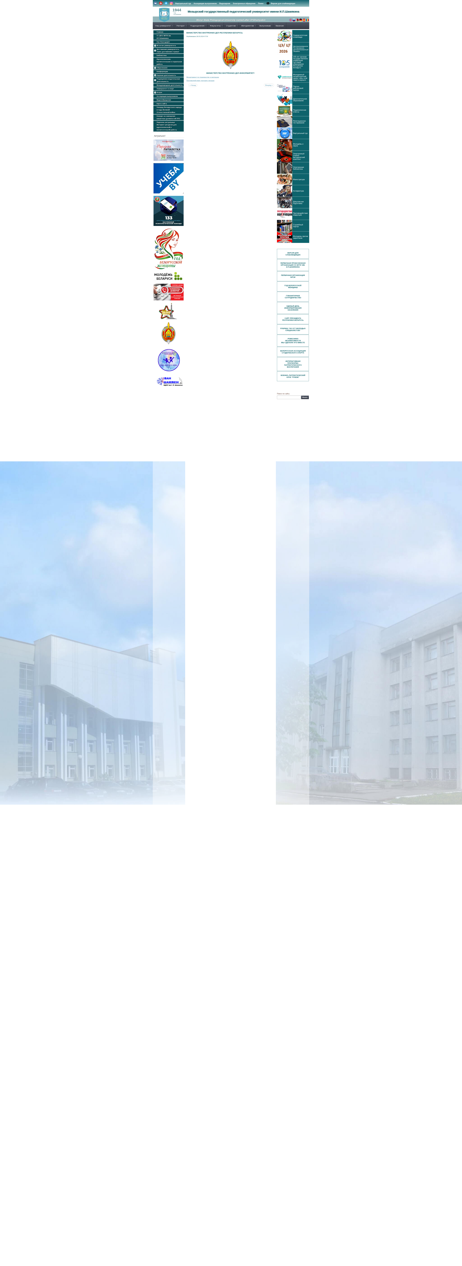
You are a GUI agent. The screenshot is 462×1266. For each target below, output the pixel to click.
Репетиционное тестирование (299, 122)
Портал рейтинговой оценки (298, 88)
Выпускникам (265, 25)
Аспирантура (298, 191)
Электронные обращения (244, 3)
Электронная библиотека (298, 168)
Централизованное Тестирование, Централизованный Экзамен (300, 48)
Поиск (260, 3)
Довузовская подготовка (298, 202)
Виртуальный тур (183, 3)
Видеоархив (224, 3)
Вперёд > (269, 85)
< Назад (193, 85)
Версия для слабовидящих (283, 3)
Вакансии (280, 25)
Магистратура (299, 179)
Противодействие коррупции (300, 214)
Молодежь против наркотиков (300, 237)
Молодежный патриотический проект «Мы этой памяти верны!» (300, 77)
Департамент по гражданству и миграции (202, 77)
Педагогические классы (299, 111)
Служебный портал (298, 225)
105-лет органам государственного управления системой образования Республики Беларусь (300, 62)
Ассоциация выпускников (205, 3)
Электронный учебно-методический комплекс (299, 156)
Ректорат (180, 25)
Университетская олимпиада (300, 36)
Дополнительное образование (300, 99)
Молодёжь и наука (298, 145)
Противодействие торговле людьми (200, 80)
